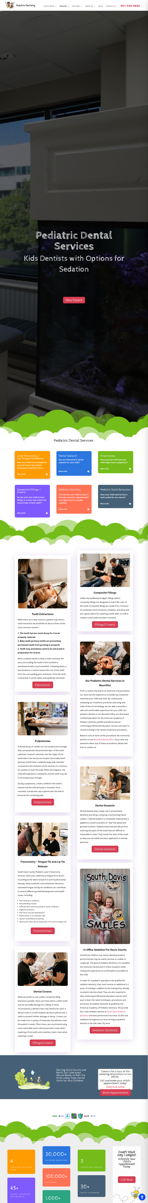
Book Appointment (115, 1092)
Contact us (111, 6)
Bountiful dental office (104, 739)
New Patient (74, 300)
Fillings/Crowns (43, 1043)
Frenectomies (43, 931)
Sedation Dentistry (105, 1030)
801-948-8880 (130, 6)
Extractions (42, 685)
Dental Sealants (105, 849)
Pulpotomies (42, 802)
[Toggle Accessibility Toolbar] (142, 1197)
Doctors (76, 6)
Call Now (127, 1180)
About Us (89, 6)
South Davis (49, 6)
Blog (100, 6)
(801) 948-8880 (115, 1087)
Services (63, 6)
